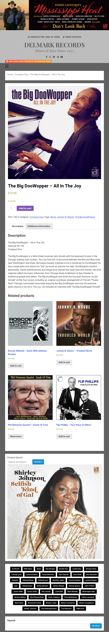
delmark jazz (43, 580)
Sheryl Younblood (68, 603)
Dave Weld (77, 575)
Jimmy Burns (27, 586)
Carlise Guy (76, 569)
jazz (15, 586)
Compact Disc (22, 74)
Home (10, 74)
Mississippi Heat (88, 592)
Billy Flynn (28, 569)
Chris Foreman (31, 575)
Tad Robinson (66, 609)
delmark (15, 580)
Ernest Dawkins (74, 580)
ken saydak (46, 592)
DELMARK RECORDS (54, 45)
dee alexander (91, 575)
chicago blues (91, 569)
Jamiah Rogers (91, 580)
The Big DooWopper (85, 217)
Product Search (15, 457)
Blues (53, 217)
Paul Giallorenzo (70, 597)
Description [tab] (17, 226)
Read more (15, 436)
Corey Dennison (48, 575)
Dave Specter (64, 575)
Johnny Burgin (58, 586)
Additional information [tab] (38, 226)
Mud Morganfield (37, 597)
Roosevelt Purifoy (34, 603)
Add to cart (25, 208)
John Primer (89, 586)
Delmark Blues (28, 580)
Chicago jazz (16, 575)
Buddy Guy (63, 569)
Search (38, 462)
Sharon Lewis (51, 603)
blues (39, 569)
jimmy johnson (42, 586)
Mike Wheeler (72, 592)
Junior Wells (18, 592)
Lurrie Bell (59, 592)
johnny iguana (74, 586)
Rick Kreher (19, 603)
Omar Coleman (54, 597)
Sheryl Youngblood (86, 603)
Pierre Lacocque (88, 597)
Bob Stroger (50, 569)
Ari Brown (15, 569)
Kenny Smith (32, 592)
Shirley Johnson (30, 609)
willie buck (80, 609)
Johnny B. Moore (65, 217)
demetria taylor (58, 580)
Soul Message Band (48, 609)
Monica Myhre (20, 597)
